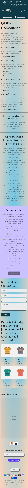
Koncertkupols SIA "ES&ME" (13, 480)
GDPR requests (6, 71)
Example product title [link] (7, 360)
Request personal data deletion (9, 109)
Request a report (6, 90)
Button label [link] (14, 273)
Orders (4, 75)
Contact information (19, 484)
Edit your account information (9, 56)
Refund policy (13, 482)
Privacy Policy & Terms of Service (17, 43)
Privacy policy (20, 482)
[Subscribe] (22, 455)
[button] (3, 11)
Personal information (7, 73)
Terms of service (9, 484)
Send (5, 314)
